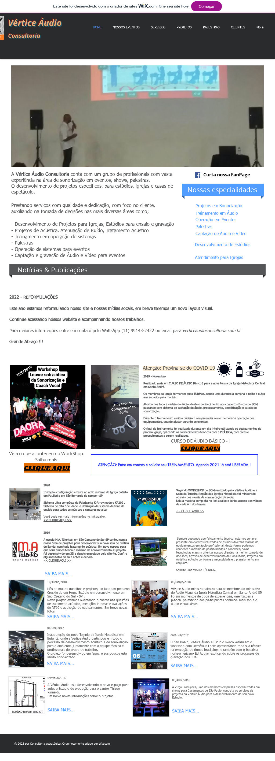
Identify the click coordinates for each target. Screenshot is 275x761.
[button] (137, 116)
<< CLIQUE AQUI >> (190, 511)
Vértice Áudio (35, 23)
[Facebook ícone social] (197, 175)
